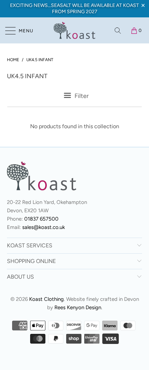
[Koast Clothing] (74, 30)
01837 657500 (41, 219)
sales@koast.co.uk (43, 227)
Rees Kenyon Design (77, 307)
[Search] (118, 30)
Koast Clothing (46, 299)
